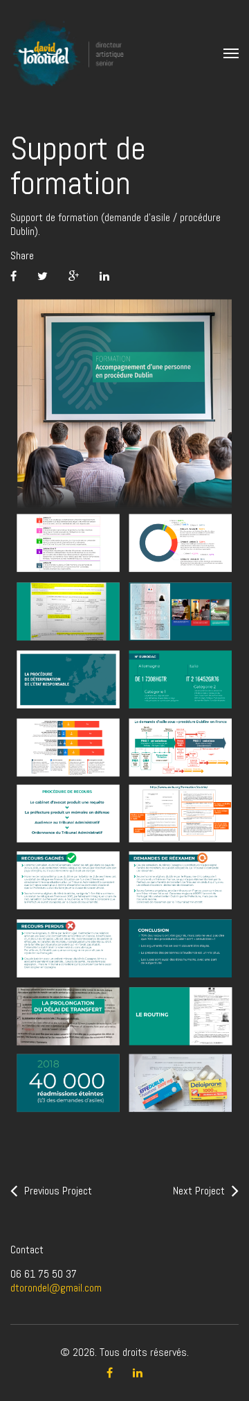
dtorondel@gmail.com (56, 1287)
